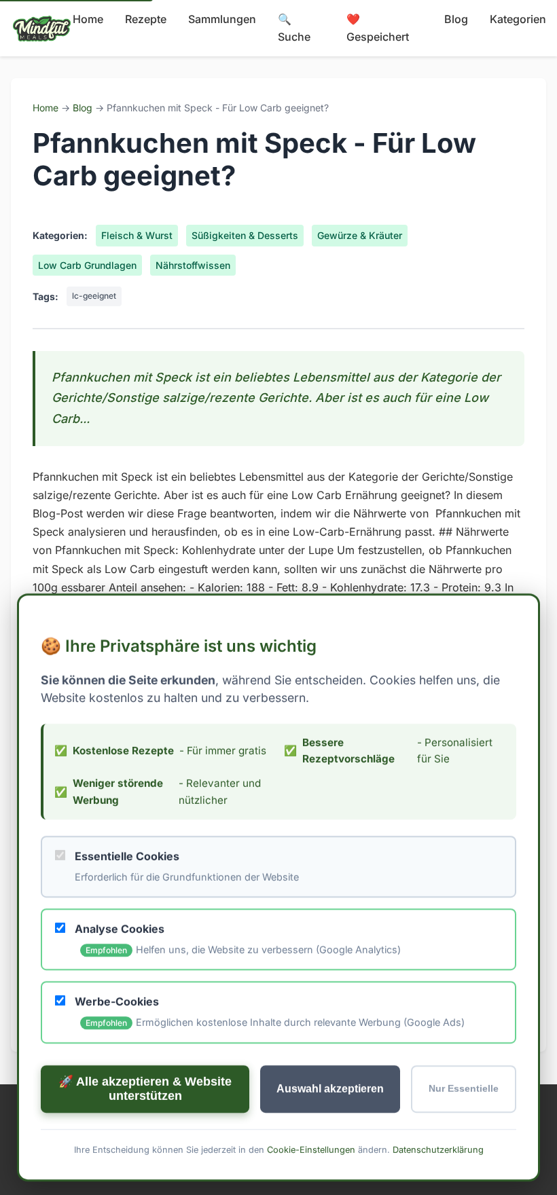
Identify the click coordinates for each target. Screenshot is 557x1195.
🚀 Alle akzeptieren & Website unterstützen (145, 1088)
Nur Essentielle (464, 1089)
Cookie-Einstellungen (311, 1149)
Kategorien (518, 19)
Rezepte (145, 19)
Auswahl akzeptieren (330, 1088)
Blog (456, 19)
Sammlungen (222, 19)
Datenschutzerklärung (438, 1149)
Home (88, 19)
